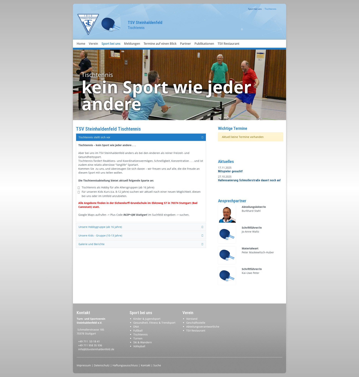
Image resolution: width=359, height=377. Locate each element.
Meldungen (132, 44)
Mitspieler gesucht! (230, 171)
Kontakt (146, 365)
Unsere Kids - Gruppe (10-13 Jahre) (100, 235)
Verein (93, 44)
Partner (185, 44)
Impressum (84, 365)
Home (81, 44)
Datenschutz (102, 365)
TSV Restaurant (228, 44)
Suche (157, 365)
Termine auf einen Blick (160, 44)
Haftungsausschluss (126, 365)
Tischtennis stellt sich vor (94, 137)
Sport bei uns (111, 44)
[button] (93, 48)
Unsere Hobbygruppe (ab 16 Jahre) (100, 227)
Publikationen (204, 44)
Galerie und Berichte (92, 244)
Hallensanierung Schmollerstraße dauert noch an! (249, 180)
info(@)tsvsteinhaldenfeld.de (96, 349)
